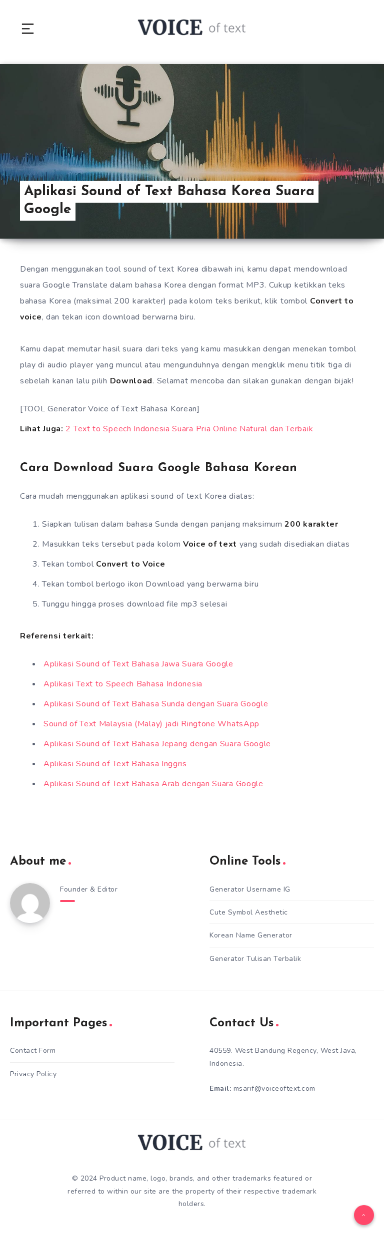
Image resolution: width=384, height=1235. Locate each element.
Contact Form (33, 1050)
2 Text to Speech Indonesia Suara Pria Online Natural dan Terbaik (189, 428)
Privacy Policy (33, 1074)
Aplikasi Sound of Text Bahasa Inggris (115, 763)
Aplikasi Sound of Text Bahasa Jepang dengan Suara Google (157, 743)
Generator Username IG (250, 889)
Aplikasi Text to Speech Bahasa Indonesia (123, 683)
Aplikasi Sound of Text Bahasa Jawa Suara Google (139, 663)
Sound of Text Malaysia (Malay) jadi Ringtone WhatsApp (152, 723)
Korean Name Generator (251, 935)
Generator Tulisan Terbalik (255, 958)
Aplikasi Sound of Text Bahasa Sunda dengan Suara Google (156, 703)
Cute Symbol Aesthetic (249, 912)
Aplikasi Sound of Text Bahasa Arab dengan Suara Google (154, 783)
